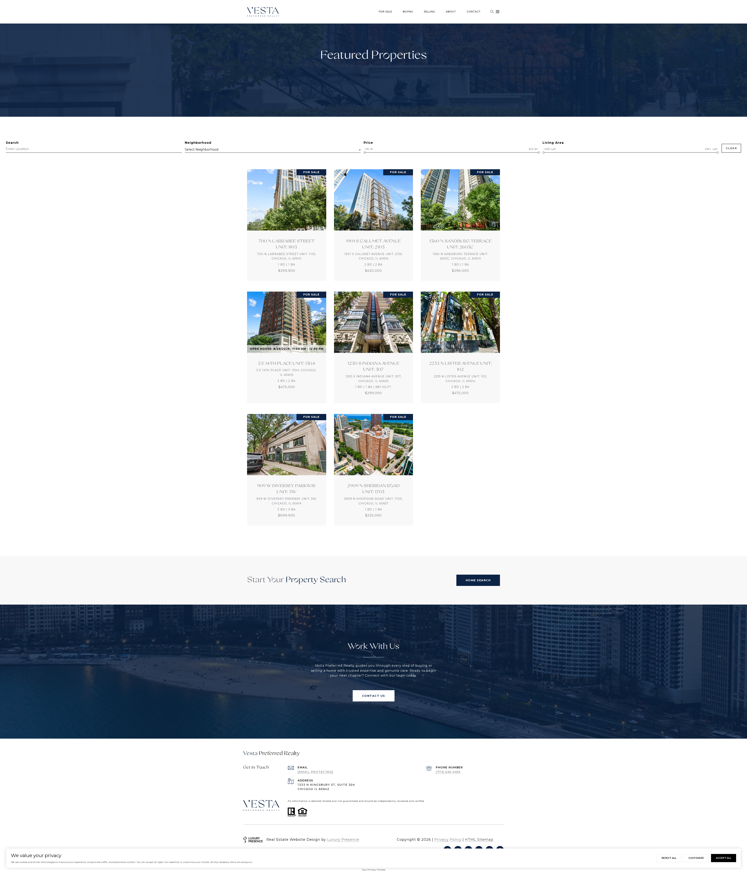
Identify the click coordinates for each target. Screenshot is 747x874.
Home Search (478, 580)
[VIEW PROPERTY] (286, 221)
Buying (408, 11)
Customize (696, 857)
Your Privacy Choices (373, 869)
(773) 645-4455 (448, 772)
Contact (474, 11)
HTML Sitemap (479, 839)
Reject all (669, 857)
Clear (731, 148)
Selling (429, 11)
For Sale (385, 11)
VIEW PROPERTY (287, 225)
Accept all (723, 857)
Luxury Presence (343, 839)
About (451, 11)
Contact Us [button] (373, 696)
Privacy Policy (447, 839)
